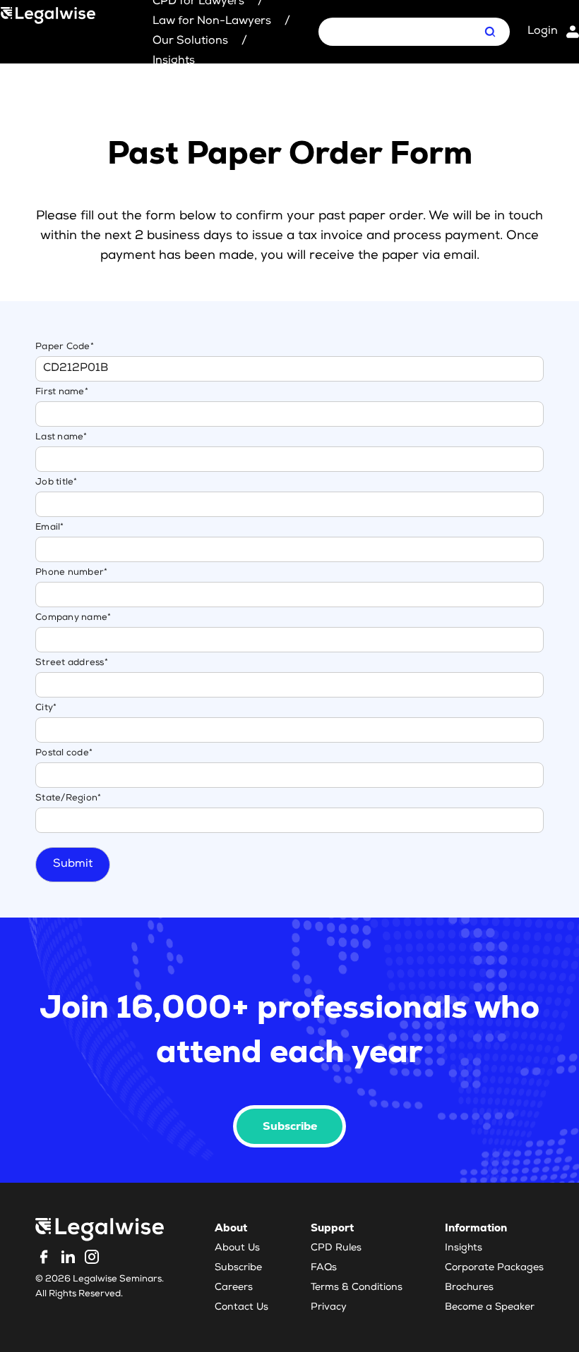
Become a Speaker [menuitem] (490, 1308)
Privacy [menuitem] (329, 1308)
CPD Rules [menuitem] (336, 1248)
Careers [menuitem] (234, 1288)
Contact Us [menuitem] (241, 1308)
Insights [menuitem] (463, 1248)
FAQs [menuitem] (324, 1268)
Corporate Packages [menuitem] (494, 1268)
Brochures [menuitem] (469, 1288)
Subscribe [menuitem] (238, 1268)
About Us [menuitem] (237, 1248)
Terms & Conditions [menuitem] (356, 1288)
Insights (174, 61)
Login (542, 31)
